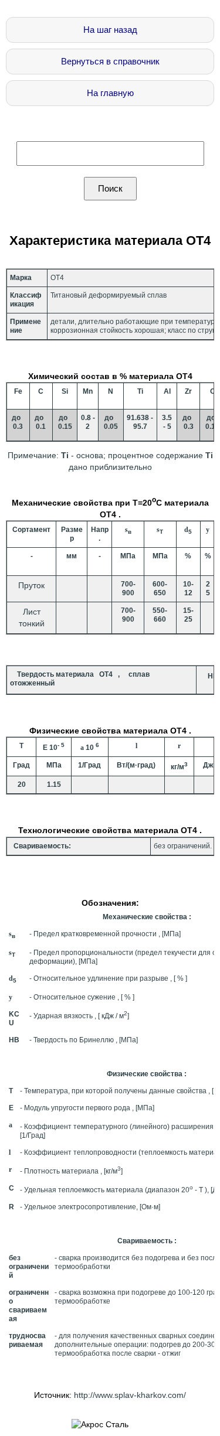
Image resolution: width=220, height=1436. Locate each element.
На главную (110, 93)
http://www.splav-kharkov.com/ (130, 1395)
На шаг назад (110, 30)
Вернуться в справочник (110, 61)
